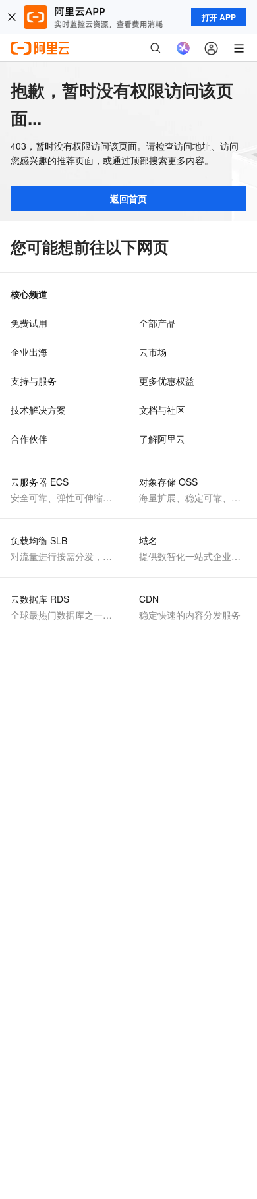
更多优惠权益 (166, 380)
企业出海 (29, 351)
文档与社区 (162, 409)
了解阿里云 (162, 438)
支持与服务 (34, 380)
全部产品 (157, 322)
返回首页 (128, 198)
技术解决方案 (38, 409)
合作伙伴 (29, 438)
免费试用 (29, 322)
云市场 (153, 351)
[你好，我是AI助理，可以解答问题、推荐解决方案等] (183, 48)
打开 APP (219, 17)
